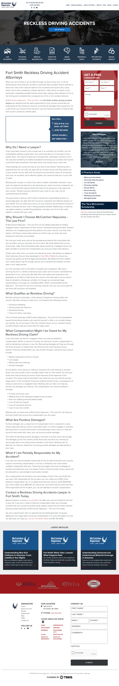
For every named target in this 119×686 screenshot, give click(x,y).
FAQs (104, 5)
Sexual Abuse (89, 183)
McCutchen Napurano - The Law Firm (23, 100)
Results (99, 5)
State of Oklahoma (57, 638)
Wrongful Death (90, 194)
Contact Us (25, 620)
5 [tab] (104, 160)
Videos (109, 5)
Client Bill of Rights (48, 256)
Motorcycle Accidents (92, 173)
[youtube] (28, 628)
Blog (22, 616)
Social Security (90, 186)
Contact (115, 5)
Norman (44, 630)
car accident (33, 500)
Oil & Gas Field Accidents (94, 175)
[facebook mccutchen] (31, 7)
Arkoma (56, 628)
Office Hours (59, 135)
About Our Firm (89, 5)
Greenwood (58, 625)
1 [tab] (94, 160)
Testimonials (25, 613)
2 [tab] (96, 160)
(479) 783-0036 (61, 130)
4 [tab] (102, 160)
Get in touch (59, 29)
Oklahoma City (57, 631)
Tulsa (43, 634)
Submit (99, 123)
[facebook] (21, 628)
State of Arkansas (45, 638)
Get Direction (59, 139)
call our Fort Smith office (38, 519)
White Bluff (58, 634)
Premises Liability (91, 181)
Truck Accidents (90, 188)
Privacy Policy (79, 673)
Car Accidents (89, 178)
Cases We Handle (76, 5)
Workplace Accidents (92, 191)
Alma (43, 625)
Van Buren (45, 628)
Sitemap (87, 673)
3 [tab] (99, 160)
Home (68, 5)
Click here (84, 207)
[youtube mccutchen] (37, 7)
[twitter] (24, 628)
